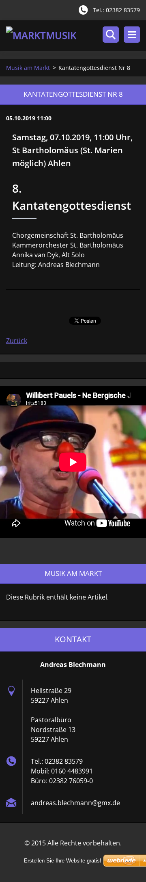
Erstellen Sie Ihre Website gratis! (62, 861)
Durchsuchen (111, 34)
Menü (132, 34)
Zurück (16, 340)
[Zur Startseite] (76, 35)
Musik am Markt (28, 68)
